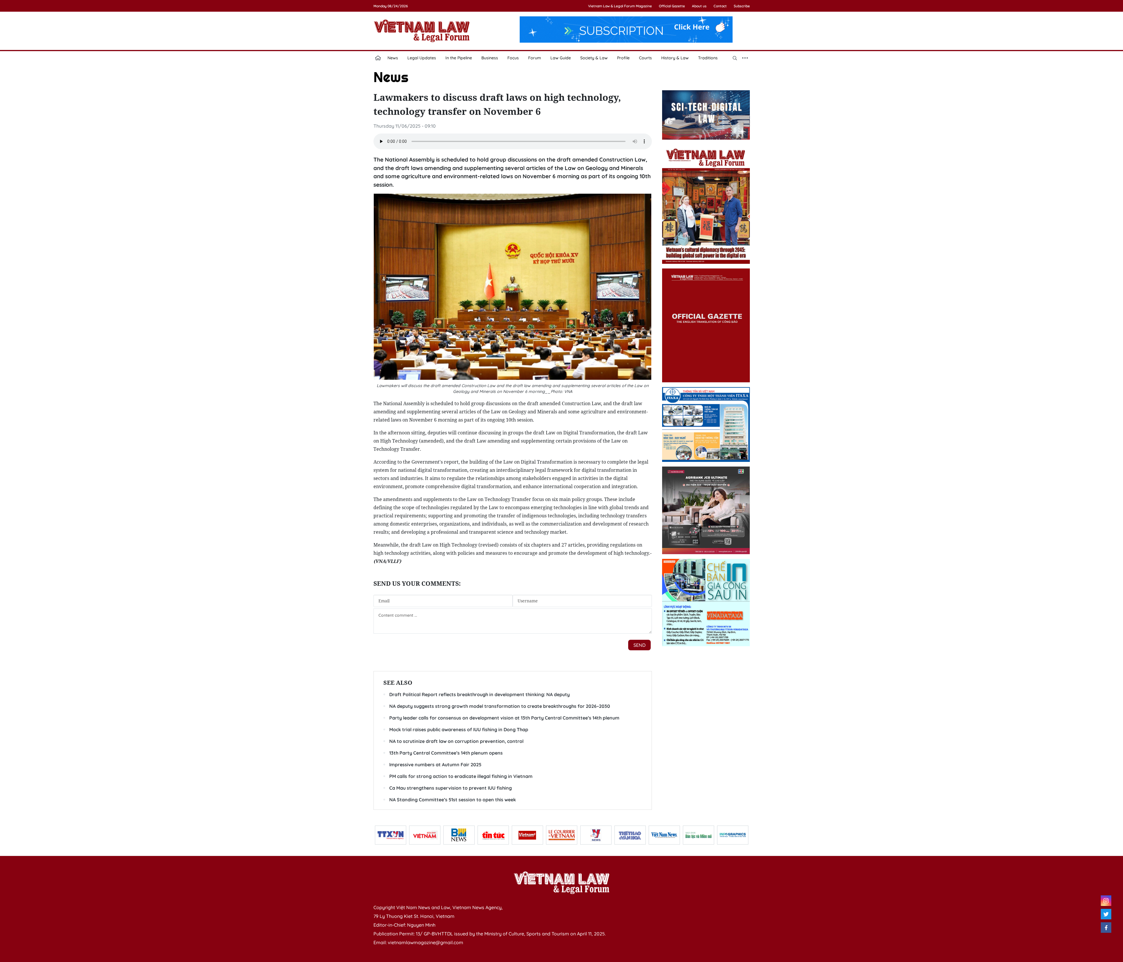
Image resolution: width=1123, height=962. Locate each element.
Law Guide (560, 57)
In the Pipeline (458, 57)
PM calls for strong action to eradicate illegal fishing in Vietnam (461, 776)
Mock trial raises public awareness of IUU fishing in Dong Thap (458, 729)
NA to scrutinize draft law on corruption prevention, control (456, 741)
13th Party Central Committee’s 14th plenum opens (446, 753)
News (392, 57)
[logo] (561, 882)
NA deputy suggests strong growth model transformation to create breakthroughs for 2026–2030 (499, 706)
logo (421, 30)
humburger (745, 57)
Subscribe (742, 6)
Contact (720, 6)
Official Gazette (672, 6)
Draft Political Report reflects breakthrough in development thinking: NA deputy (479, 694)
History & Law (675, 57)
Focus (513, 57)
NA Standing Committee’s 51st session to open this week (452, 799)
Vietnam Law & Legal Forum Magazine (620, 6)
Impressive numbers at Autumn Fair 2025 (435, 764)
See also (397, 683)
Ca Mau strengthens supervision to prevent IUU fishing (450, 788)
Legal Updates (421, 57)
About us (699, 6)
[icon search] (735, 57)
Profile (623, 57)
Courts (645, 57)
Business (489, 57)
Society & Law (594, 57)
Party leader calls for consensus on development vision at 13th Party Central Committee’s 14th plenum (504, 718)
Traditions (708, 57)
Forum (534, 57)
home (378, 57)
